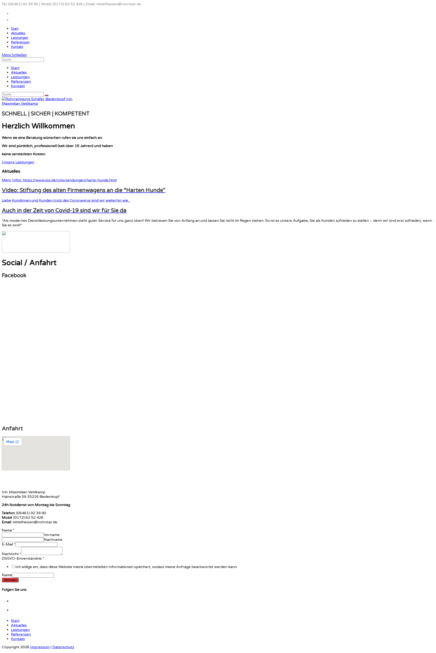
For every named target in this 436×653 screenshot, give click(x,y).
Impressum (40, 647)
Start (15, 68)
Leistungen (20, 77)
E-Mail (8, 544)
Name (8, 530)
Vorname (51, 535)
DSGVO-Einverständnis (23, 558)
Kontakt (18, 86)
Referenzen (21, 81)
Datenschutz (63, 647)
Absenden (10, 580)
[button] (18, 162)
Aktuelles (19, 72)
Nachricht (11, 554)
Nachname (53, 539)
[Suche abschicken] (46, 95)
